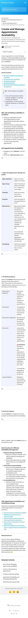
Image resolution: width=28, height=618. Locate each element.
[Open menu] (25, 3)
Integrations (16, 610)
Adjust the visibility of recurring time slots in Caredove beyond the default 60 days (15, 527)
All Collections (5, 18)
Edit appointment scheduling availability (15, 513)
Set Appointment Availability (12, 79)
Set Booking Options (9, 81)
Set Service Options (9, 83)
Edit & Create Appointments (10, 23)
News (10, 610)
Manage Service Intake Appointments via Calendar (11, 20)
